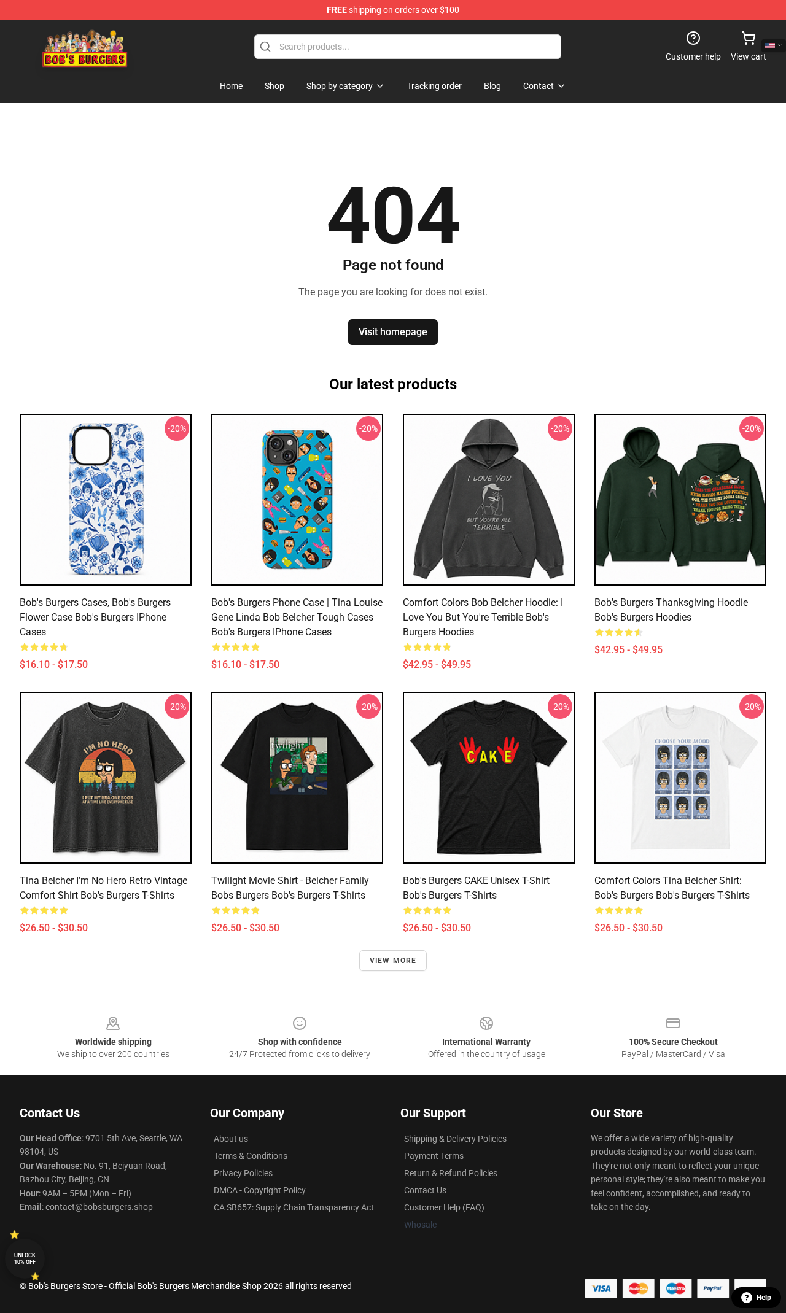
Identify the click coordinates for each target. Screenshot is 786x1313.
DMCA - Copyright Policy (260, 1190)
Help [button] (764, 1297)
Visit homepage (393, 332)
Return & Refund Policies (450, 1173)
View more (393, 960)
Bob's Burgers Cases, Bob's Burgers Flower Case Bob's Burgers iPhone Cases (95, 617)
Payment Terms (434, 1156)
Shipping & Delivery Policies (455, 1139)
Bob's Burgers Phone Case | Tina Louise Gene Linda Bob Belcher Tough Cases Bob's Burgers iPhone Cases (297, 617)
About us (231, 1139)
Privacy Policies (243, 1173)
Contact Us (425, 1190)
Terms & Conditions (250, 1156)
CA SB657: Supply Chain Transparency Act (294, 1207)
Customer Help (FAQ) (444, 1207)
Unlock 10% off (25, 1258)
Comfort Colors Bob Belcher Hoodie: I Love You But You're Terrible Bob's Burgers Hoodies (483, 617)
